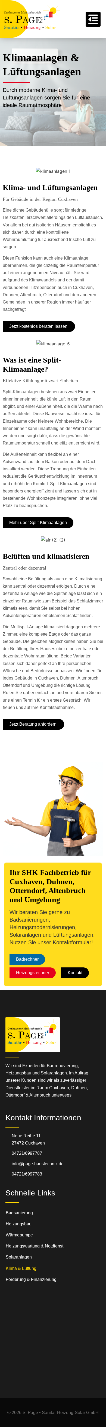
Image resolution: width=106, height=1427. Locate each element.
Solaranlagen (19, 1257)
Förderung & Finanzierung (31, 1279)
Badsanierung (19, 1213)
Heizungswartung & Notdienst (34, 1246)
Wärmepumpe (19, 1235)
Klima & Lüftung (21, 1268)
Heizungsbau (19, 1224)
